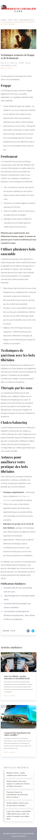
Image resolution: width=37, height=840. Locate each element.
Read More (9, 696)
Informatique (9, 65)
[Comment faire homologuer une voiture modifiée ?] (18, 716)
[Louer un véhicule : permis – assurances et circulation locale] (18, 662)
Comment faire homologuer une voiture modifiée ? (17, 734)
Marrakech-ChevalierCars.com (12, 833)
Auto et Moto (9, 63)
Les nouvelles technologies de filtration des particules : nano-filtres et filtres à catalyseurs (19, 615)
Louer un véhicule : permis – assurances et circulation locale (17, 677)
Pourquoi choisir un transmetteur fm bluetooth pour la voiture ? (17, 794)
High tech (25, 63)
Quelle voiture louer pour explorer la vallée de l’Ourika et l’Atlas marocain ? (18, 783)
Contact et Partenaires (18, 836)
